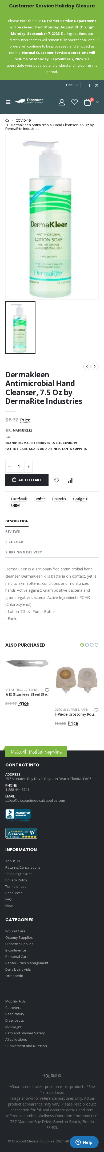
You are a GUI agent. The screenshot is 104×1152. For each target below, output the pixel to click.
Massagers (14, 1026)
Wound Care (15, 931)
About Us (12, 861)
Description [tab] (17, 521)
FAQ (8, 899)
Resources (14, 892)
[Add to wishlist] (57, 480)
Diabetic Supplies (19, 943)
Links (70, 85)
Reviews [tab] (12, 531)
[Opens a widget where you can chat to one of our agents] (84, 1142)
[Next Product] (95, 366)
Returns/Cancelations (23, 867)
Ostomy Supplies (67, 709)
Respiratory (14, 1014)
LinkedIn (59, 498)
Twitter (39, 498)
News (9, 905)
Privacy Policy (16, 880)
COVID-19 (23, 120)
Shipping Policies (19, 873)
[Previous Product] (87, 366)
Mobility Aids (15, 1001)
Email (15, 505)
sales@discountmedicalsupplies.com (35, 800)
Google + (80, 498)
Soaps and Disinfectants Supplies (58, 449)
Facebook (19, 498)
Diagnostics (14, 1020)
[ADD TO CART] (40, 668)
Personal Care (17, 956)
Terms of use (16, 886)
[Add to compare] (70, 480)
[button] (82, 645)
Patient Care (90, 709)
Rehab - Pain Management (26, 963)
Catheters (13, 1007)
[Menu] (8, 102)
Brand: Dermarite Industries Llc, (34, 443)
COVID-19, (70, 443)
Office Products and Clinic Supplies (32, 690)
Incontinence (15, 950)
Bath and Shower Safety (25, 1033)
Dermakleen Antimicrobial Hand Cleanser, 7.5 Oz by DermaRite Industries (43, 387)
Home (7, 120)
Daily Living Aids (18, 969)
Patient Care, (17, 449)
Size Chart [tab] (15, 541)
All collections (16, 1039)
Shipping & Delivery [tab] (23, 552)
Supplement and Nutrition (26, 1045)
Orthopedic (14, 975)
